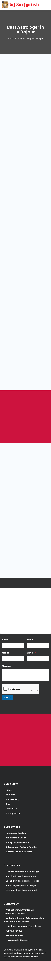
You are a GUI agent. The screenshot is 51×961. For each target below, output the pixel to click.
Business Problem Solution (19, 851)
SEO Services (10, 956)
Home (10, 38)
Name (6, 639)
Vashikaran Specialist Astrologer (22, 880)
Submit (7, 697)
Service (31, 653)
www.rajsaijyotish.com (17, 940)
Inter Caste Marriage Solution (21, 876)
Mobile (6, 653)
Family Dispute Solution (17, 842)
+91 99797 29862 (10, 627)
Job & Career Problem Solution (21, 847)
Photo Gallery (13, 799)
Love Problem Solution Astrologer (23, 871)
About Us (10, 794)
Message (7, 666)
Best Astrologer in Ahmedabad (21, 890)
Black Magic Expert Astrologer (21, 885)
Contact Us (11, 808)
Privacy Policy (13, 813)
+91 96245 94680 (14, 935)
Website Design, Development (29, 953)
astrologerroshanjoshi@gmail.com (20, 618)
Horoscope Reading (16, 833)
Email (30, 639)
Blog (8, 804)
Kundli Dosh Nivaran (16, 837)
